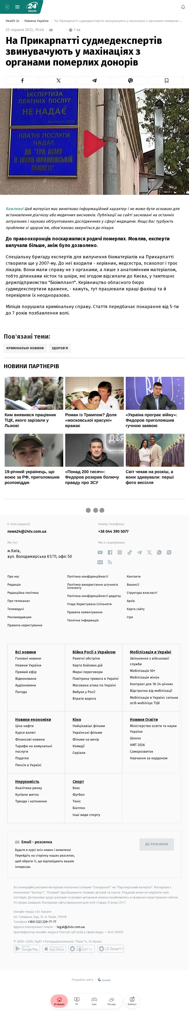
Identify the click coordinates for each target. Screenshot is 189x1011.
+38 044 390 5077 (113, 531)
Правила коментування (85, 612)
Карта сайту (135, 609)
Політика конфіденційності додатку (94, 596)
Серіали (79, 753)
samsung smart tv (110, 949)
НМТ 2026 (137, 745)
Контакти (134, 576)
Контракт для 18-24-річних (151, 684)
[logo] (32, 7)
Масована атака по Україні (94, 685)
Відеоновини (25, 679)
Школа (135, 738)
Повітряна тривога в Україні (95, 679)
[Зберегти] (166, 80)
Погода (21, 692)
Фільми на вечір (86, 739)
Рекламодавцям (19, 617)
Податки (22, 758)
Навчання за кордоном (148, 758)
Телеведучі (15, 609)
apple (54, 949)
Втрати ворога (84, 699)
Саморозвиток (141, 751)
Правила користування (24, 625)
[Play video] (94, 144)
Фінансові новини (30, 739)
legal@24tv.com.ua (71, 927)
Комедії (79, 746)
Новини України (36, 21)
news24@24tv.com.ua (27, 531)
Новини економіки (33, 719)
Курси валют (25, 733)
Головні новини (28, 658)
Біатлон (79, 808)
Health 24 (13, 21)
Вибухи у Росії (84, 692)
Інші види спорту (86, 815)
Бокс (76, 788)
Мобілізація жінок (144, 677)
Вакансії (133, 584)
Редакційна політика (23, 593)
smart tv (81, 949)
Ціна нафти (24, 726)
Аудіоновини (25, 685)
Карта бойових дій (88, 665)
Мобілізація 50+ (142, 671)
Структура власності (142, 593)
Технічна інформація (83, 620)
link (100, 552)
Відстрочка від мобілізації (151, 691)
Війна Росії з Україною (94, 652)
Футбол (79, 795)
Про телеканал (18, 601)
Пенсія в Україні (28, 765)
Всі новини (25, 652)
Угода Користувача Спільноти (89, 604)
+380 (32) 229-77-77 (42, 922)
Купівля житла (27, 795)
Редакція (14, 584)
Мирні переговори (88, 672)
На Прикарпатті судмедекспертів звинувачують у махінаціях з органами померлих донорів (118, 21)
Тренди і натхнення (31, 801)
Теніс (77, 801)
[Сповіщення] (183, 7)
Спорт (78, 781)
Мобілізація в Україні (150, 652)
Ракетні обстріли (86, 658)
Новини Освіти (144, 719)
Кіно (77, 719)
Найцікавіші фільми (89, 726)
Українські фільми (87, 733)
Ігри (130, 617)
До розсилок (156, 844)
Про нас (13, 576)
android (27, 949)
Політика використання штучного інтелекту (92, 586)
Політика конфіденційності (87, 576)
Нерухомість (27, 781)
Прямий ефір (26, 672)
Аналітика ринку (28, 788)
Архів (131, 601)
